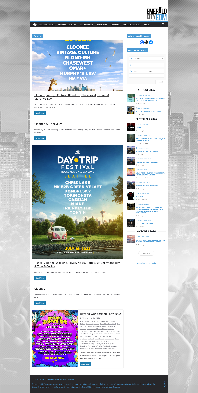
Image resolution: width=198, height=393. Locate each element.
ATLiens (82, 324)
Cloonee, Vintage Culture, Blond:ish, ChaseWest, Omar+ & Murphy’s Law (71, 96)
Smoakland (83, 346)
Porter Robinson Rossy (87, 344)
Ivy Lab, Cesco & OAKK (144, 224)
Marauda (101, 339)
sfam (105, 344)
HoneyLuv (92, 334)
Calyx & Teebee (101, 326)
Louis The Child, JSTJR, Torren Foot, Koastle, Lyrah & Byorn (150, 174)
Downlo (90, 331)
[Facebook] (142, 42)
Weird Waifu (84, 349)
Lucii (96, 339)
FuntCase (112, 331)
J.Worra (87, 336)
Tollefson (100, 346)
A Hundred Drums (87, 321)
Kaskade (110, 336)
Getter (118, 331)
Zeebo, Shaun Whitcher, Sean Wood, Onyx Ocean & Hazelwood (151, 100)
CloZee (104, 329)
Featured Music (86, 24)
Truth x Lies (112, 346)
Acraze (103, 321)
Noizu (89, 341)
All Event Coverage (131, 24)
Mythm (117, 339)
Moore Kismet (109, 339)
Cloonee (39, 288)
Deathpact (110, 329)
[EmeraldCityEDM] (35, 24)
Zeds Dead (111, 349)
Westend (98, 349)
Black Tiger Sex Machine (88, 326)
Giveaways (115, 24)
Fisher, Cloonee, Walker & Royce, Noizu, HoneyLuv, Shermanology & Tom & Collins (77, 264)
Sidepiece (110, 344)
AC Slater (97, 321)
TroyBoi (105, 346)
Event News (102, 24)
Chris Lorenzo (91, 329)
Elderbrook (100, 331)
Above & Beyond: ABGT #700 (147, 151)
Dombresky (83, 331)
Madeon (139, 197)
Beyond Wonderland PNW (108, 324)
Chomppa (83, 329)
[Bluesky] (151, 42)
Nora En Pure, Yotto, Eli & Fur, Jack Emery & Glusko (150, 139)
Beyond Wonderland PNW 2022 (100, 314)
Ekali (95, 331)
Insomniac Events (101, 334)
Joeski (138, 128)
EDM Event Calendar (67, 24)
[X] (146, 42)
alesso (108, 321)
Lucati (92, 339)
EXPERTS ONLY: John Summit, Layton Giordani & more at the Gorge (150, 241)
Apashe (113, 321)
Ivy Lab (82, 336)
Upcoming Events (47, 24)
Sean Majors (99, 344)
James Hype (94, 336)
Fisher (107, 331)
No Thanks (83, 341)
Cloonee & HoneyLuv (48, 124)
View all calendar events (146, 263)
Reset (160, 82)
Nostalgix (95, 341)
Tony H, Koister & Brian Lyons (148, 111)
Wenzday (91, 349)
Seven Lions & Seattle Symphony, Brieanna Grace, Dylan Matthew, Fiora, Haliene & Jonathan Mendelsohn (150, 210)
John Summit (103, 336)
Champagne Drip (112, 326)
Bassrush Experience (92, 324)
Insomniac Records (114, 334)
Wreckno (104, 349)
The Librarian (92, 346)
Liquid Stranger (85, 339)
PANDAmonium (103, 341)
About (147, 24)
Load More (146, 253)
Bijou (118, 324)
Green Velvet (84, 334)
